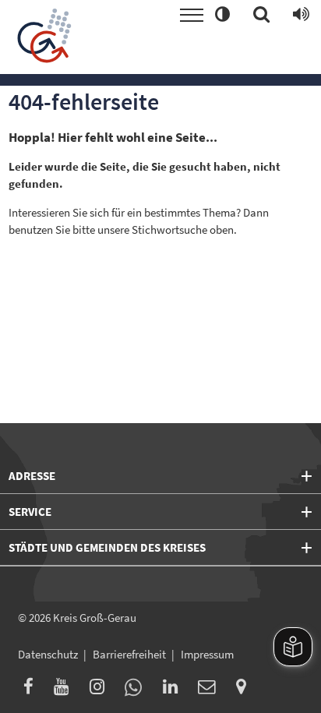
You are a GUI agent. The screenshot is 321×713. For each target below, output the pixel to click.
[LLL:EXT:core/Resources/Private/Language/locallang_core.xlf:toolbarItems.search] (261, 15)
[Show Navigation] (191, 15)
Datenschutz (48, 654)
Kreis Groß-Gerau (94, 617)
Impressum (207, 654)
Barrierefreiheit (129, 654)
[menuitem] (33, 689)
